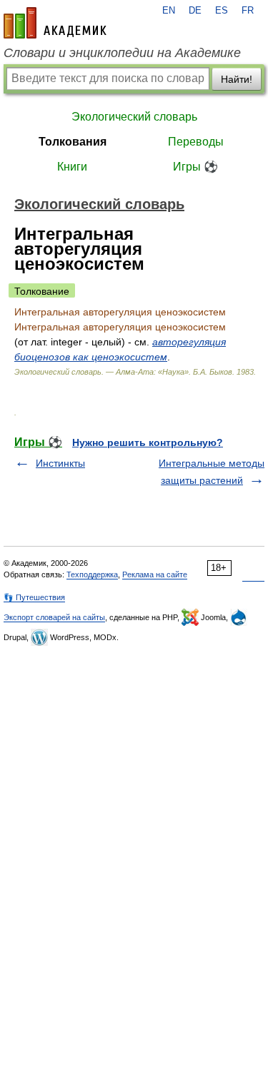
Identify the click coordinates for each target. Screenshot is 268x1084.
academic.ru (55, 23)
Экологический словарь (134, 117)
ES (221, 11)
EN (168, 11)
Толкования (72, 142)
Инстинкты (60, 463)
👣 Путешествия (34, 597)
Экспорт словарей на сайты (54, 617)
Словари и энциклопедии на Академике (122, 53)
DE (195, 11)
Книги (72, 167)
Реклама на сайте (154, 574)
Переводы (196, 142)
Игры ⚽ (195, 167)
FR (248, 11)
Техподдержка (92, 574)
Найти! (236, 79)
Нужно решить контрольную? (147, 442)
